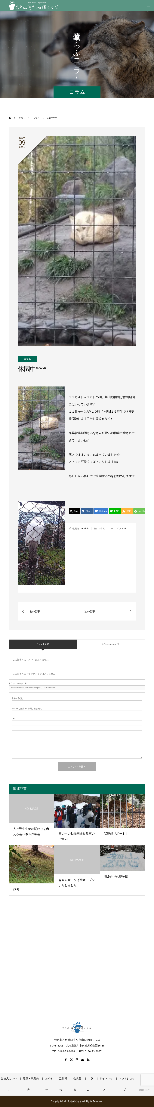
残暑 (16, 889)
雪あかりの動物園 (116, 876)
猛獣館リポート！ (116, 833)
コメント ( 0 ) (42, 644)
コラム (27, 359)
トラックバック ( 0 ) (111, 644)
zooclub (84, 528)
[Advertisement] (77, 962)
